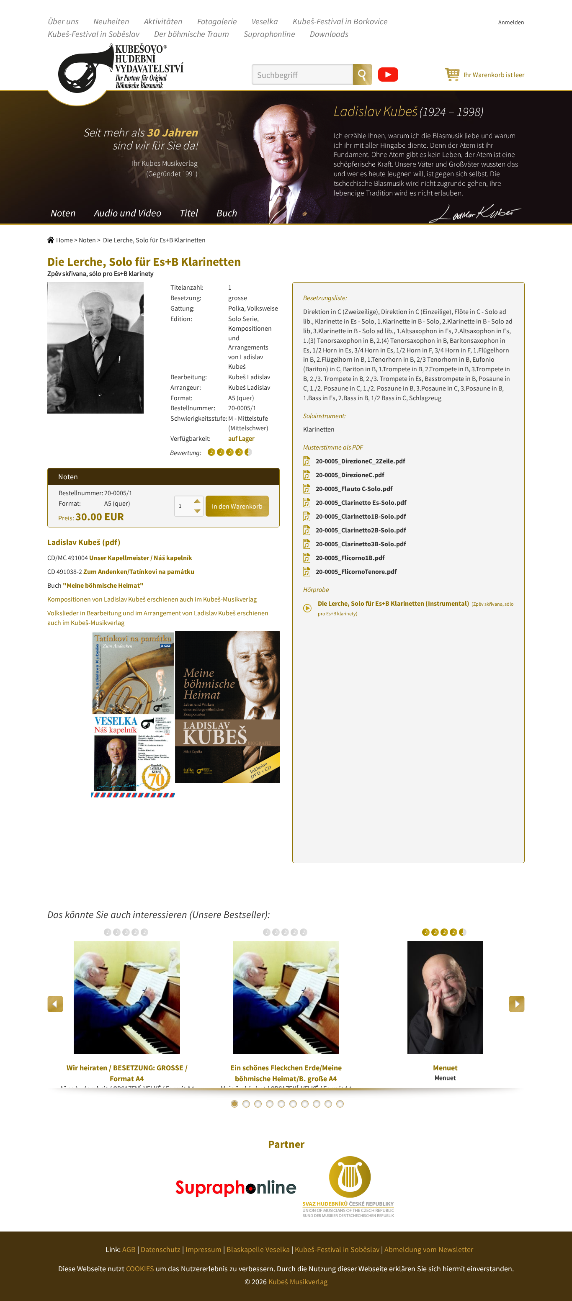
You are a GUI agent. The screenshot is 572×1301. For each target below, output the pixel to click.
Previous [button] (55, 1004)
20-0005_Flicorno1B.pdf (350, 557)
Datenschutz (160, 1249)
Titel (189, 212)
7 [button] (304, 1103)
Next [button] (516, 1004)
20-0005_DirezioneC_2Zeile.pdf (360, 461)
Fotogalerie (217, 21)
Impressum (204, 1249)
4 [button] (269, 1103)
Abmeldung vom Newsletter (428, 1249)
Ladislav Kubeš (73, 542)
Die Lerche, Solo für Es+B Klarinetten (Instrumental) (416, 608)
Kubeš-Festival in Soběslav (93, 34)
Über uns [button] (63, 21)
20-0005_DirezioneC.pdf (350, 475)
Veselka (265, 21)
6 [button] (293, 1103)
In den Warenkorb (237, 506)
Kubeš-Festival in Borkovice (340, 21)
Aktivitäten (163, 21)
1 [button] (234, 1103)
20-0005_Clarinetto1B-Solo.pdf (361, 516)
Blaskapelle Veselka (258, 1249)
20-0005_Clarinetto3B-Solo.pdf (361, 544)
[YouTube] (388, 74)
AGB (129, 1249)
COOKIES (140, 1268)
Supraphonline (269, 34)
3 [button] (257, 1103)
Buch (226, 212)
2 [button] (246, 1103)
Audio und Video (127, 212)
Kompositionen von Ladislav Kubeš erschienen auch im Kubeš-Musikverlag (152, 599)
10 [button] (340, 1103)
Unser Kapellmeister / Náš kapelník (140, 557)
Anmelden (511, 22)
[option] (126, 1004)
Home (64, 240)
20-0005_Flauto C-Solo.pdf (354, 488)
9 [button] (328, 1103)
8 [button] (316, 1103)
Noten (63, 212)
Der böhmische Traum (191, 34)
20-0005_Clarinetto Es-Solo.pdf (361, 502)
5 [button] (281, 1103)
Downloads (329, 34)
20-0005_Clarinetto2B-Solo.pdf (361, 530)
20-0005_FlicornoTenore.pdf (356, 571)
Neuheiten (111, 21)
